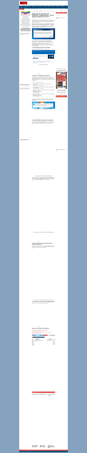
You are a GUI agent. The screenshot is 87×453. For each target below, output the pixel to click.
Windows (33, 6)
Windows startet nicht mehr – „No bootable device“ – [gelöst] (35, 446)
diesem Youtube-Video (37, 303)
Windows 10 (40, 18)
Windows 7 (48, 18)
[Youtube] (66, 9)
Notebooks (49, 6)
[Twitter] (67, 9)
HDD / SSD (40, 6)
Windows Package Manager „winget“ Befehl (37, 331)
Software (21, 7)
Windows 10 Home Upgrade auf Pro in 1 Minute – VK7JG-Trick (42, 446)
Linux (37, 6)
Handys (53, 6)
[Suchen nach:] (61, 15)
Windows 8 (42, 337)
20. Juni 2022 (34, 18)
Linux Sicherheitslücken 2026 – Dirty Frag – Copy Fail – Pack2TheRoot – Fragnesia (41, 332)
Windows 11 (21, 6)
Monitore (57, 6)
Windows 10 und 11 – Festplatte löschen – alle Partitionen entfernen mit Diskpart (51, 446)
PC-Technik (62, 6)
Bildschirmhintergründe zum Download (36, 333)
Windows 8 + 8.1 (51, 18)
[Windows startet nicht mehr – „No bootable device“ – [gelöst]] (35, 419)
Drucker (44, 6)
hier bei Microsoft (47, 122)
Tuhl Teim (25, 7)
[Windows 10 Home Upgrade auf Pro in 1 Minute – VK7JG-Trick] (43, 419)
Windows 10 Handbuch (27, 6)
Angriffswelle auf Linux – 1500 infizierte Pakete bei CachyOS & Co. (39, 330)
